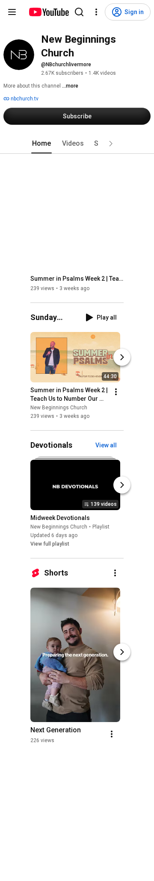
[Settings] (96, 12)
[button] (111, 143)
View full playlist (49, 544)
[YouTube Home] (48, 12)
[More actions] (115, 391)
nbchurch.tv (23, 99)
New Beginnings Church (58, 408)
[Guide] (12, 12)
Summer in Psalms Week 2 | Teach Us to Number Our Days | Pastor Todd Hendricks (77, 278)
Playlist (101, 527)
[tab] (41, 143)
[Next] (121, 357)
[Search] (79, 12)
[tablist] (77, 143)
